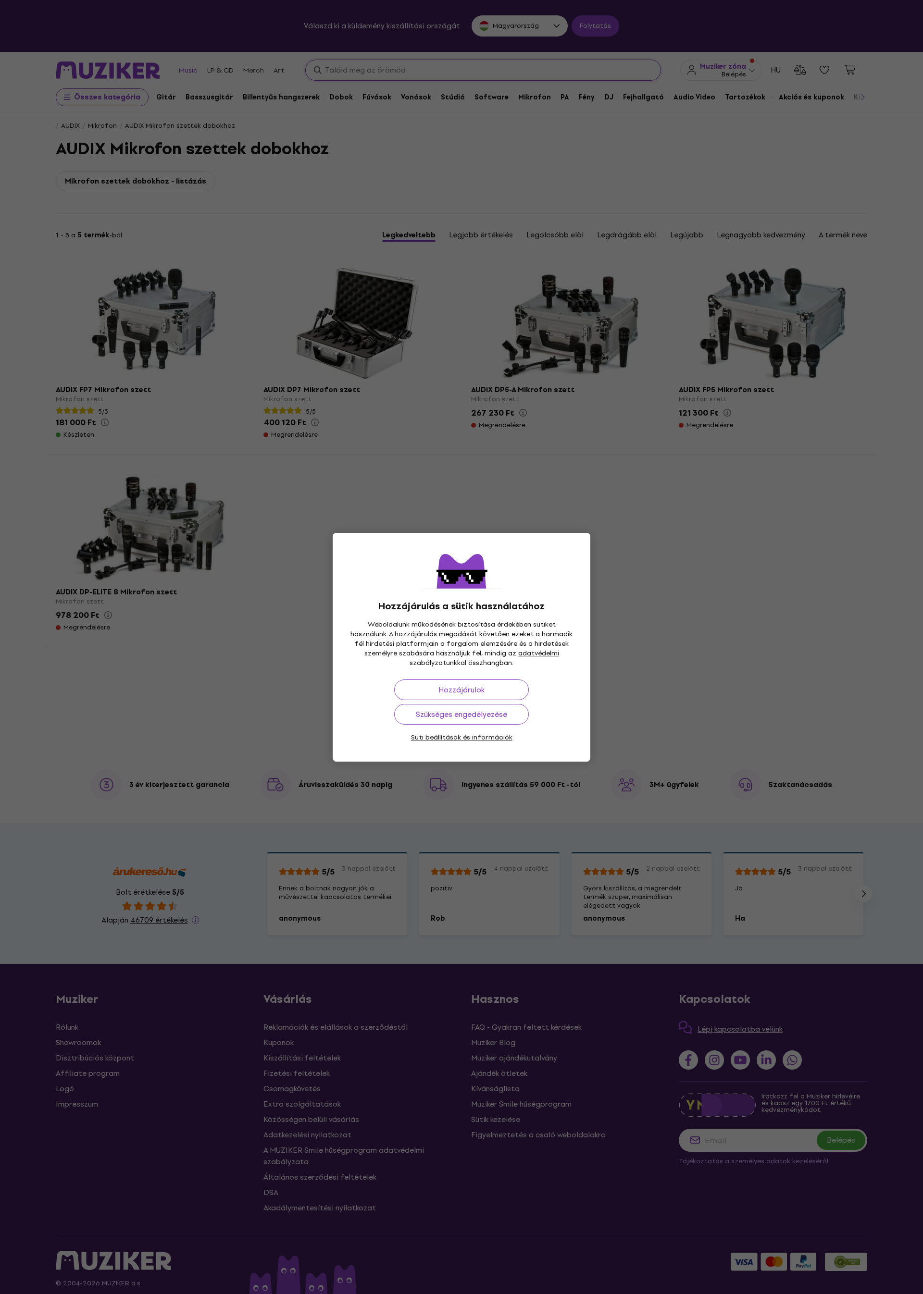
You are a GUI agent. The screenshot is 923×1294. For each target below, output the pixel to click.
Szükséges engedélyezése (461, 714)
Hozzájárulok (461, 690)
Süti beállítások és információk (461, 737)
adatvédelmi (538, 653)
